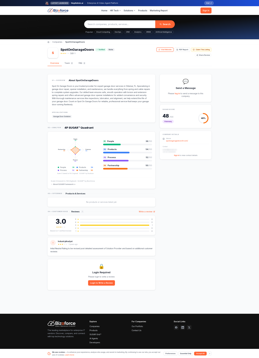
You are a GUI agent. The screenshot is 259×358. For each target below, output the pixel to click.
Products (142, 10)
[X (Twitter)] (189, 327)
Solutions (128, 10)
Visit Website (166, 50)
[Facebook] (176, 327)
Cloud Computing (103, 32)
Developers (95, 342)
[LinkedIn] (182, 327)
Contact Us (136, 330)
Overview (54, 63)
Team (68, 63)
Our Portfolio (137, 326)
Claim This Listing (203, 50)
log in (177, 93)
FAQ (82, 63)
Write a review (145, 211)
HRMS (148, 32)
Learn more (69, 355)
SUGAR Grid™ (95, 334)
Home (104, 10)
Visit (207, 3)
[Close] (210, 353)
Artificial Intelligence (164, 32)
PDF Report (183, 50)
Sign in (176, 155)
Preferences (170, 353)
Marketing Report (159, 10)
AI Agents (94, 338)
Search (167, 24)
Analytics (138, 32)
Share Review (204, 55)
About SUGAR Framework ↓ (64, 184)
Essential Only (185, 353)
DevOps (118, 32)
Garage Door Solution (62, 116)
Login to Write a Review (101, 283)
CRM (128, 32)
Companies (57, 42)
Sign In (206, 10)
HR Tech (114, 10)
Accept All (200, 353)
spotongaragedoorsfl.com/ (177, 141)
